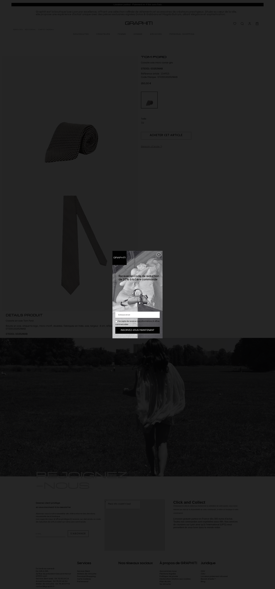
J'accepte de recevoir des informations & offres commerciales (137, 322)
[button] (159, 254)
